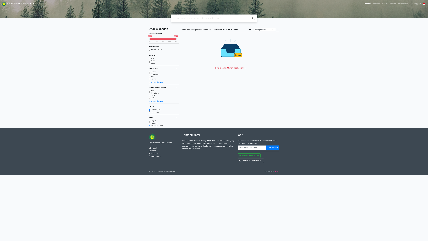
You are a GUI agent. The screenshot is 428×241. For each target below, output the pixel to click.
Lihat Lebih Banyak (156, 82)
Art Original (155, 93)
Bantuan (392, 4)
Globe (153, 98)
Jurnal (153, 72)
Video (153, 63)
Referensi (154, 79)
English (153, 121)
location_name (156, 110)
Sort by (250, 30)
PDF (152, 58)
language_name (157, 125)
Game (153, 95)
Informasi (377, 4)
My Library (155, 112)
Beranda (367, 4)
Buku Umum (155, 74)
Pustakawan (403, 4)
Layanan (152, 151)
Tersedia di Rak (156, 50)
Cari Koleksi (273, 147)
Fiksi (152, 76)
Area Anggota (415, 4)
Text (152, 91)
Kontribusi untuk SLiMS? (252, 161)
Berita (384, 4)
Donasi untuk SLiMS (250, 155)
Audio (153, 61)
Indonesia (154, 123)
